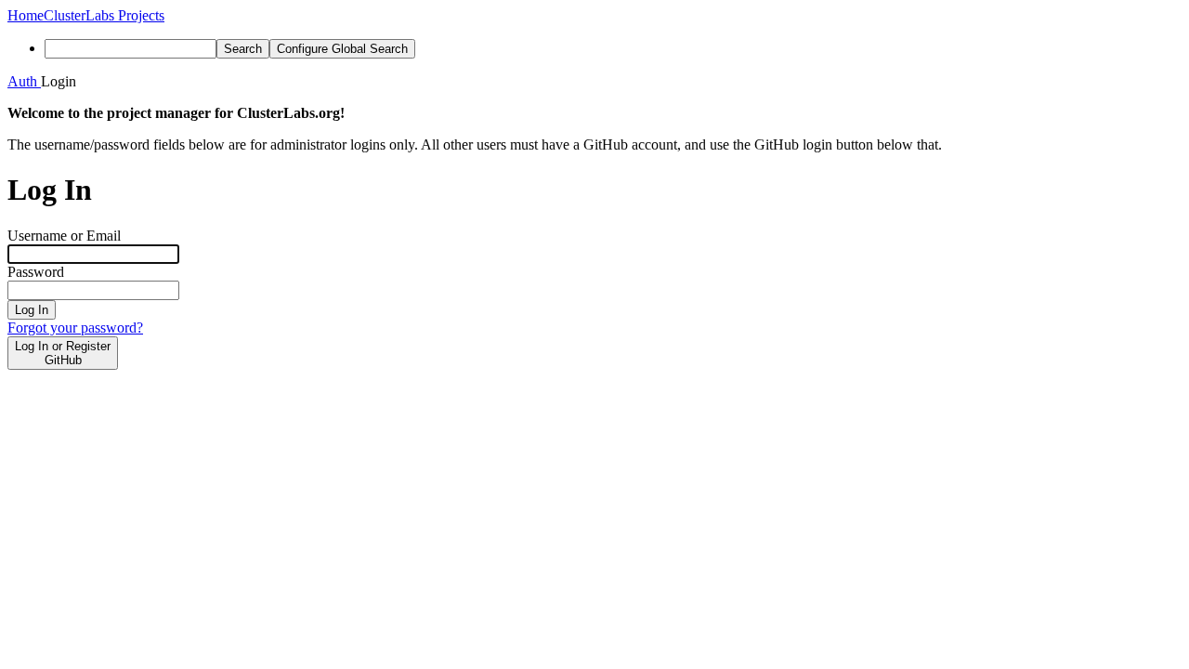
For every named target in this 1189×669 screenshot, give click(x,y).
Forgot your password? (75, 327)
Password (35, 272)
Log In (31, 310)
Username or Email (64, 235)
